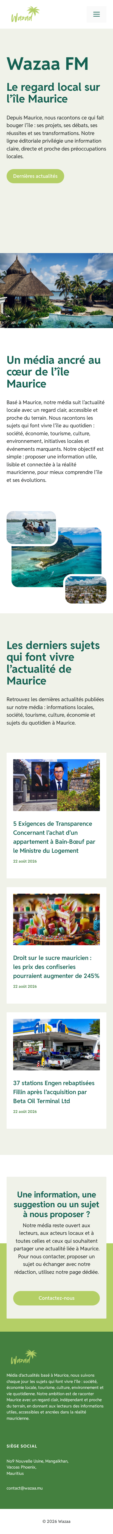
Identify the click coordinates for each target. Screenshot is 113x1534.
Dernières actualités (35, 176)
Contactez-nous (57, 1298)
